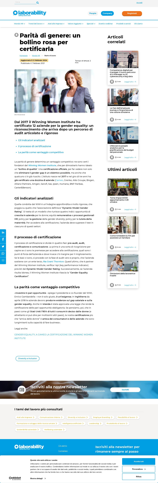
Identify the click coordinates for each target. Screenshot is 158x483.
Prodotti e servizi (123, 24)
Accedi (139, 3)
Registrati (132, 13)
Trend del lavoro (35, 24)
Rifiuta (138, 477)
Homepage (24, 56)
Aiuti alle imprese (55, 24)
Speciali (90, 24)
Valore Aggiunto (75, 24)
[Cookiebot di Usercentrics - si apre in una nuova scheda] (15, 478)
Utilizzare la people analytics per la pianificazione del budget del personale (122, 149)
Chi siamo (138, 24)
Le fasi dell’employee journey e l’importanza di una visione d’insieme (121, 110)
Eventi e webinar (106, 24)
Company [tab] (107, 13)
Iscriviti (125, 390)
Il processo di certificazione (34, 146)
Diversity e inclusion (27, 358)
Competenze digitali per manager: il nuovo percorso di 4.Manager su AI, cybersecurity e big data (123, 73)
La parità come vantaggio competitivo (41, 152)
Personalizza (137, 469)
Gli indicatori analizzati (31, 140)
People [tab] (92, 13)
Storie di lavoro (50, 56)
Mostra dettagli (36, 478)
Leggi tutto (128, 82)
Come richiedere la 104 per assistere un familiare (122, 237)
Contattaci (63, 451)
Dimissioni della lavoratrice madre (122, 275)
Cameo (59, 180)
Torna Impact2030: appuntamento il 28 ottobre (119, 200)
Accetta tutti (139, 461)
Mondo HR (18, 24)
